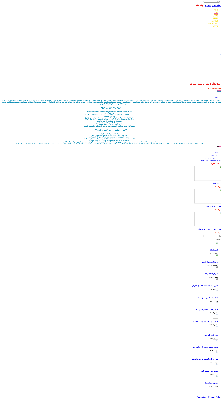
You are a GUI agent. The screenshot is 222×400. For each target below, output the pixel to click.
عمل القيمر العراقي (211, 335)
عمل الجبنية (214, 250)
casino (216, 25)
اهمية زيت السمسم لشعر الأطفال (209, 229)
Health (216, 12)
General (215, 17)
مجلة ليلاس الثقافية (213, 5)
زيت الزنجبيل (216, 183)
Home (216, 9)
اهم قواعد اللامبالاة (211, 274)
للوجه (208, 155)
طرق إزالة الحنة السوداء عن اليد (207, 309)
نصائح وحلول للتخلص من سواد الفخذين (204, 359)
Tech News (214, 21)
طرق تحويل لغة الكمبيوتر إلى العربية (205, 321)
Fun (216, 15)
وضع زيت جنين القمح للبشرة (211, 160)
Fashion (215, 18)
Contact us (215, 26)
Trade (216, 20)
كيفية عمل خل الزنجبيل (210, 262)
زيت (211, 155)
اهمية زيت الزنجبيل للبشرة (211, 158)
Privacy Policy (214, 397)
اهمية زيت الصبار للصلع (213, 206)
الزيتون (215, 155)
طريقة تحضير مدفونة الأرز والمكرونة (205, 347)
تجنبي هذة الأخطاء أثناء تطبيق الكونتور (205, 286)
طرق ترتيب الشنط (211, 383)
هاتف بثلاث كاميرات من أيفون (208, 297)
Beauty (216, 14)
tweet (216, 97)
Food (216, 10)
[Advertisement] (111, 41)
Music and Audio (213, 23)
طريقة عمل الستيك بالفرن (209, 371)
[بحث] (220, 236)
